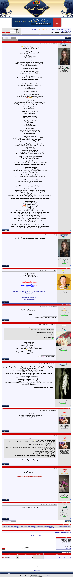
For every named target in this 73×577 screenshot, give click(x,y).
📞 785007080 (47, 23)
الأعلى (1, 573)
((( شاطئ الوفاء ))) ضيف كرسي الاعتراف (64, 557)
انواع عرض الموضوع (6, 39)
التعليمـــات (38, 34)
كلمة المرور (18, 32)
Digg (60, 526)
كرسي (56, 532)
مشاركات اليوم (21, 34)
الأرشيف (4, 573)
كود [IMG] (69, 545)
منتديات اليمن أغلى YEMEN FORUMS (60, 29)
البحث (7, 34)
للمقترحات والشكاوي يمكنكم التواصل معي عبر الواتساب (29, 291)
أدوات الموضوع (15, 39)
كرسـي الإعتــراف (65, 31)
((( (70, 532)
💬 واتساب (34, 23)
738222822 (40, 23)
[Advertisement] (38, 563)
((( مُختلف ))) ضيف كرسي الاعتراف (65, 555)
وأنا (59, 532)
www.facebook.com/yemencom (29, 297)
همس (62, 532)
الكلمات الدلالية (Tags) (67, 530)
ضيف (58, 532)
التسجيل (52, 34)
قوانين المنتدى (68, 548)
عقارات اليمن (36, 570)
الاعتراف (66, 532)
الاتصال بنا (12, 573)
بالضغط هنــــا (29, 293)
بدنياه (64, 532)
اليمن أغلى (8, 573)
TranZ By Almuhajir (49, 575)
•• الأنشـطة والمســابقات (31, 29)
